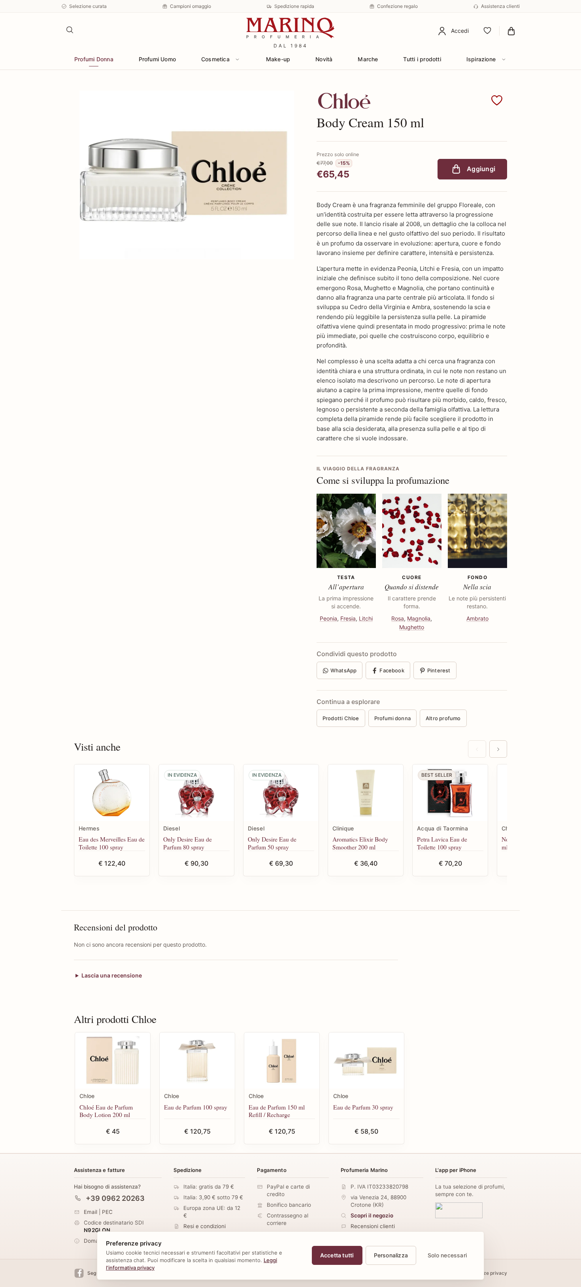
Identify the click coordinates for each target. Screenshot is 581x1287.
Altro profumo (443, 718)
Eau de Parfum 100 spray (195, 1107)
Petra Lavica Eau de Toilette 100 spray (442, 843)
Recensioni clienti (373, 1226)
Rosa (397, 618)
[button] (497, 101)
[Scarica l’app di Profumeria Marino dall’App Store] (459, 1210)
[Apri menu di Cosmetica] (237, 59)
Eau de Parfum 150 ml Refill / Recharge (277, 1111)
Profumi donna (392, 718)
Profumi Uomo (157, 59)
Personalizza (391, 1255)
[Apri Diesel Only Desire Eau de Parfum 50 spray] (281, 792)
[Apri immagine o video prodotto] (186, 175)
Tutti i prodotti (422, 59)
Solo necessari (447, 1255)
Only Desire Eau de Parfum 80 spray (187, 843)
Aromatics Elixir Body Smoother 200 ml (360, 843)
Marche (368, 59)
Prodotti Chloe (341, 718)
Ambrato (477, 618)
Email (90, 1212)
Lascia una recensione (111, 975)
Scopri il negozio (372, 1215)
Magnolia (418, 618)
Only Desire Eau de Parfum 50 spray (272, 843)
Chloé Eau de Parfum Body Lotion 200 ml (106, 1111)
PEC (107, 1212)
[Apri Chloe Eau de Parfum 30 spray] (366, 1060)
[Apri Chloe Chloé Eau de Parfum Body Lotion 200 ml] (112, 1060)
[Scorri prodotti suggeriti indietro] (477, 749)
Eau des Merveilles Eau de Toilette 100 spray (112, 843)
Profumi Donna (93, 59)
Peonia (328, 618)
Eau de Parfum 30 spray (363, 1107)
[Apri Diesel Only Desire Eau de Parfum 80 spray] (196, 792)
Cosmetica (215, 59)
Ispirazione (481, 59)
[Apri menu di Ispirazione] (503, 59)
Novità (323, 59)
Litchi (366, 618)
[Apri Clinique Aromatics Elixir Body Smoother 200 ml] (365, 792)
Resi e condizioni (204, 1226)
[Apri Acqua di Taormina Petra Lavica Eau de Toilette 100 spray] (450, 792)
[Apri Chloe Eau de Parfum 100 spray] (197, 1060)
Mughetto (411, 627)
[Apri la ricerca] (70, 30)
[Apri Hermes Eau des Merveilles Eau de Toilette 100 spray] (112, 792)
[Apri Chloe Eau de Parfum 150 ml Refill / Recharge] (282, 1060)
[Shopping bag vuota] (511, 31)
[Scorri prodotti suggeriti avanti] (498, 749)
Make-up (278, 59)
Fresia (348, 618)
